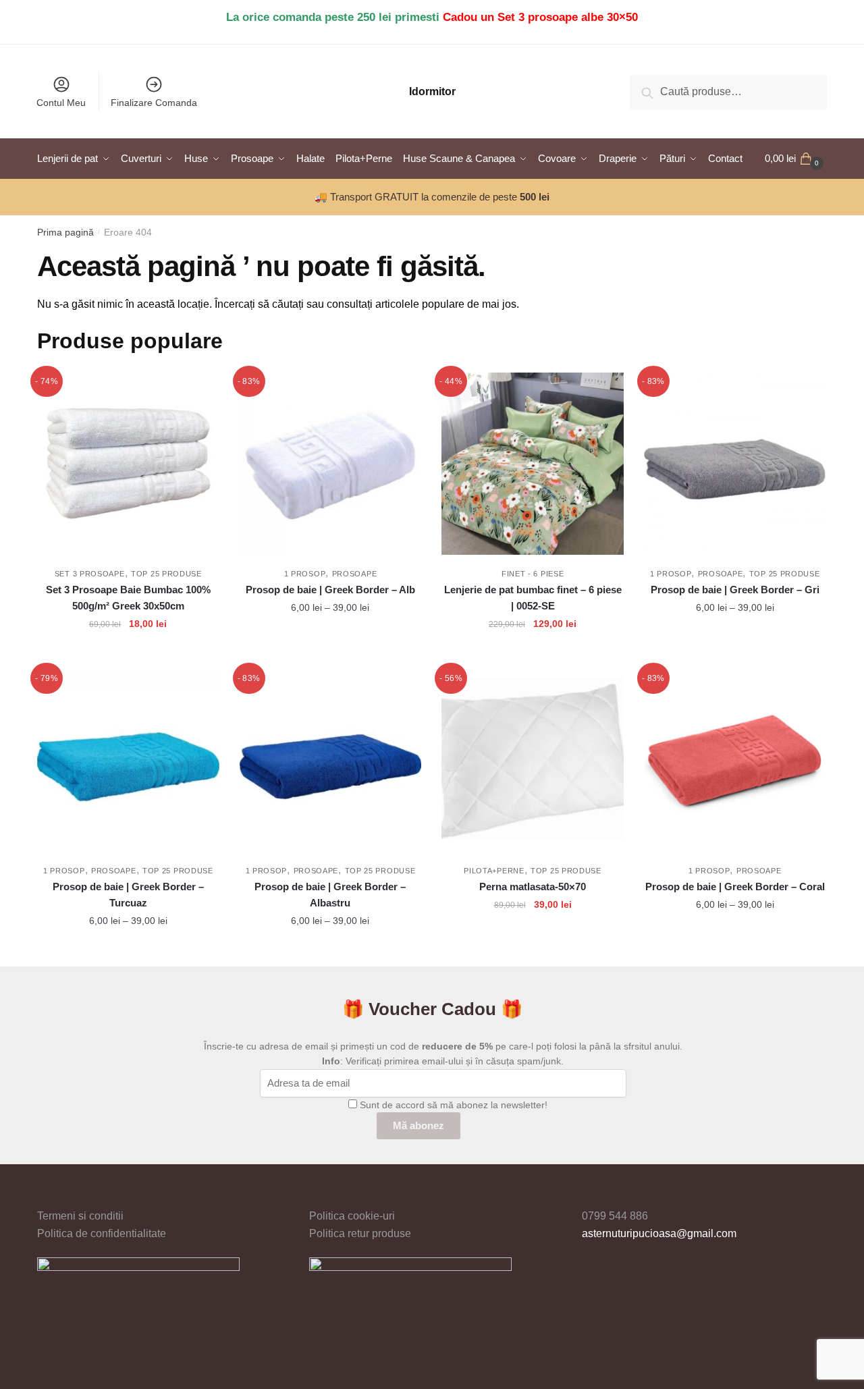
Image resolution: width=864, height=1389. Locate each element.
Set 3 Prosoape (90, 574)
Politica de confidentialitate (101, 1233)
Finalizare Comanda (154, 102)
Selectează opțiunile (330, 654)
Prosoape (354, 574)
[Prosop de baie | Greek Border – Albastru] (331, 761)
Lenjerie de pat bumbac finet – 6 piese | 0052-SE (533, 597)
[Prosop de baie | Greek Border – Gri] (735, 464)
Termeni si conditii (80, 1216)
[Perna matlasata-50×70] (532, 761)
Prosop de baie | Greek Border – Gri (735, 589)
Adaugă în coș (127, 654)
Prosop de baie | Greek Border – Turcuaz (128, 894)
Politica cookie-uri (352, 1216)
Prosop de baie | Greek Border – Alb (330, 589)
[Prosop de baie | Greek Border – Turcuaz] (128, 761)
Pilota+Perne (494, 871)
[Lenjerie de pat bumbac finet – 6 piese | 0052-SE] (532, 464)
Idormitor (432, 91)
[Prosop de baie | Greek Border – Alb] (331, 464)
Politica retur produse (360, 1233)
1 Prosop (305, 574)
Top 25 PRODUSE (166, 574)
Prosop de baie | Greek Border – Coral (735, 886)
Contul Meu (61, 102)
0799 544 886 (615, 1216)
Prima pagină (65, 232)
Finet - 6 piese (533, 574)
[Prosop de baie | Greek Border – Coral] (735, 761)
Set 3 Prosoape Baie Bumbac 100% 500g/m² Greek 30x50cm (128, 597)
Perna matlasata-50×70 (532, 886)
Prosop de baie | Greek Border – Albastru (330, 894)
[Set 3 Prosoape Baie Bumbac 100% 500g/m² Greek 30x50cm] (128, 464)
